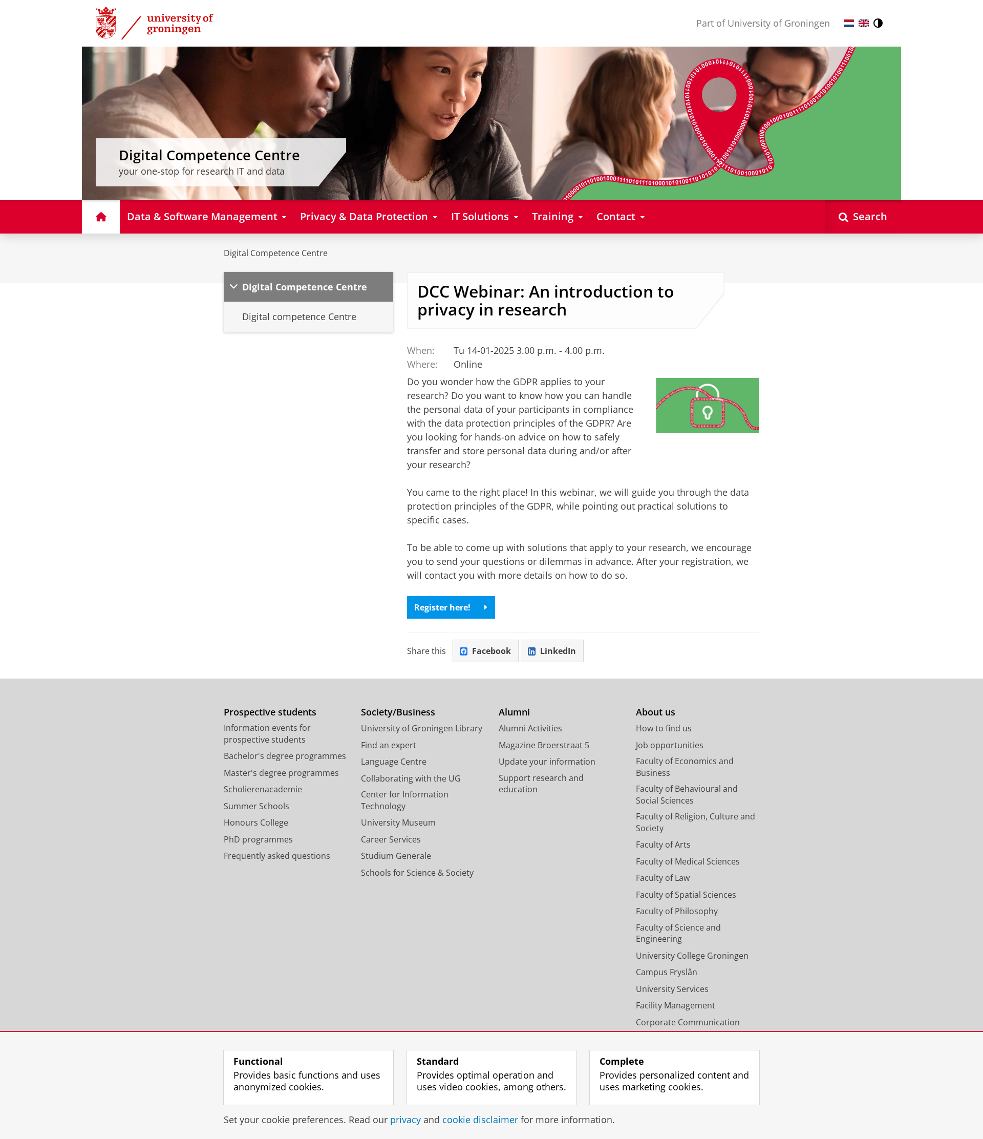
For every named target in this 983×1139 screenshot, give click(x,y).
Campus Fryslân (666, 972)
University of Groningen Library (421, 728)
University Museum (398, 822)
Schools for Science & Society (417, 872)
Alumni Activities (530, 728)
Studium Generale (396, 855)
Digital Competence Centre (276, 253)
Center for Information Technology (404, 800)
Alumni (514, 712)
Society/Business (398, 712)
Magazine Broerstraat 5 (544, 745)
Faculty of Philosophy (677, 911)
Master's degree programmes (281, 772)
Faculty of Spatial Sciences (686, 894)
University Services (672, 989)
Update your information (547, 761)
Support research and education (541, 783)
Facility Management (675, 1005)
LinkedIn (558, 651)
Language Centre (393, 761)
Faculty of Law (663, 877)
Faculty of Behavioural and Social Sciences (687, 794)
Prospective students (270, 712)
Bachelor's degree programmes (285, 756)
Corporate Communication (688, 1022)
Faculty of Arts (663, 844)
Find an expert (388, 745)
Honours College (256, 822)
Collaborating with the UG (411, 778)
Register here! (442, 607)
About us (655, 712)
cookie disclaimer (480, 1120)
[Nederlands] (849, 23)
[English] (864, 23)
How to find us (664, 728)
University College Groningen (692, 955)
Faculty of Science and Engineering (678, 933)
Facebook (491, 651)
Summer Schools (256, 806)
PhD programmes (258, 839)
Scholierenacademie (263, 789)
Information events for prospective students (267, 733)
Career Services (391, 839)
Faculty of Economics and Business (685, 766)
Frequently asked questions (277, 855)
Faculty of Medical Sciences (688, 861)
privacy (405, 1120)
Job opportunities (669, 745)
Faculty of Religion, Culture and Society (695, 822)
